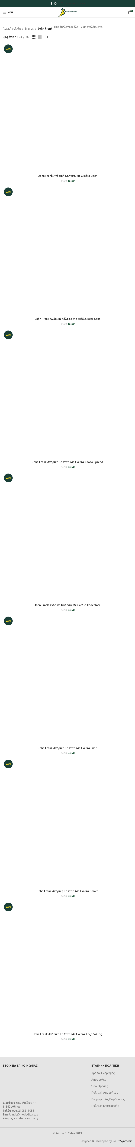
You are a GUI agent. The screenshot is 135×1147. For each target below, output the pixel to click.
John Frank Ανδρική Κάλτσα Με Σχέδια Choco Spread (67, 462)
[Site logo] (67, 11)
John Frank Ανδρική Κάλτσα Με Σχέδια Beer (67, 175)
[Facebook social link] (51, 3)
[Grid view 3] (34, 37)
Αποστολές (98, 1079)
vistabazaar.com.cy (26, 1118)
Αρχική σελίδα (12, 28)
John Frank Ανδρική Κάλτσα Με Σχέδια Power (67, 891)
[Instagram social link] (55, 3)
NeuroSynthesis (122, 1141)
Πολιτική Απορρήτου (104, 1092)
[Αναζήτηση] (61, 3)
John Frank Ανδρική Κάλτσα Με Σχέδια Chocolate (67, 605)
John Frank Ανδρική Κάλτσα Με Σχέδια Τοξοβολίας (67, 1034)
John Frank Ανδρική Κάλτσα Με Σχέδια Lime (67, 748)
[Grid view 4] (40, 37)
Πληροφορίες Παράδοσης (108, 1099)
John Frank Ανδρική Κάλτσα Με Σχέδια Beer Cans (67, 318)
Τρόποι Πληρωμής (103, 1073)
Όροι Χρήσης (99, 1086)
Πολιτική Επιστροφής (105, 1105)
